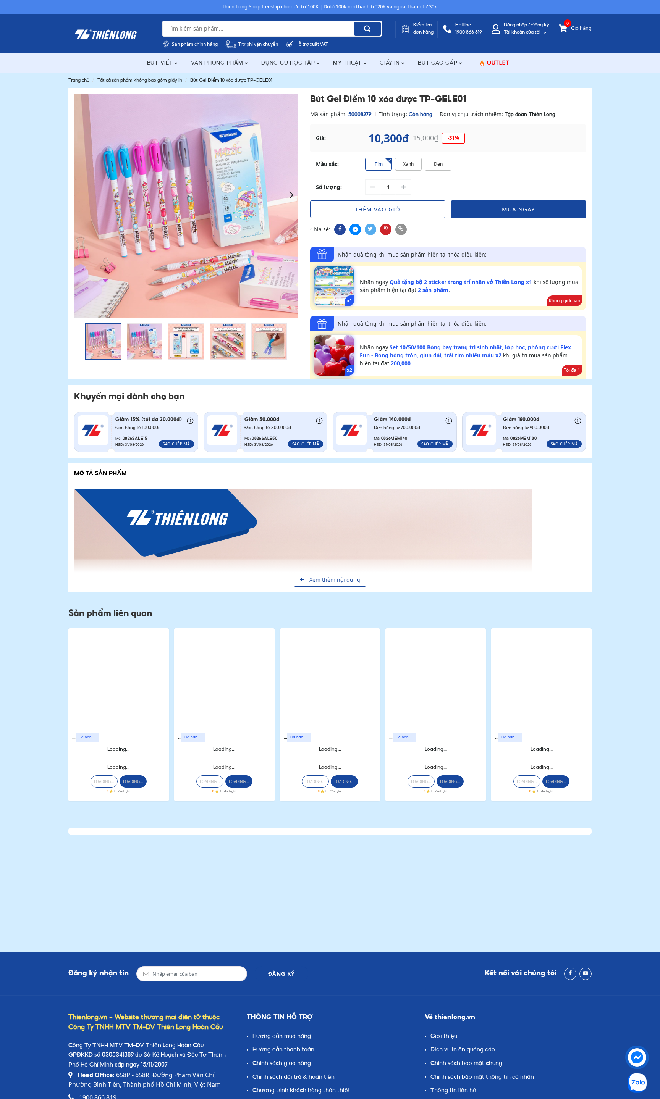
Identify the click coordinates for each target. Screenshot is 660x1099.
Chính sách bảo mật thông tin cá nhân (482, 1077)
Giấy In (390, 63)
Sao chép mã (176, 444)
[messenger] (355, 229)
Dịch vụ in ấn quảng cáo (462, 1050)
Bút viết (161, 63)
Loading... (118, 749)
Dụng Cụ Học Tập (289, 63)
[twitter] (370, 229)
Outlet (498, 63)
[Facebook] (570, 974)
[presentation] (80, 194)
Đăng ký (281, 973)
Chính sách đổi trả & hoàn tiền (293, 1077)
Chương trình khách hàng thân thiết (301, 1091)
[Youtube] (585, 974)
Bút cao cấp (438, 63)
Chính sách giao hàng (281, 1064)
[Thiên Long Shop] (105, 34)
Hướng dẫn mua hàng (281, 1036)
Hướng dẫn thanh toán (283, 1050)
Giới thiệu (443, 1036)
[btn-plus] (403, 187)
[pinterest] (385, 229)
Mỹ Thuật (348, 63)
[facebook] (340, 229)
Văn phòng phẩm (218, 63)
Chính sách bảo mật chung (466, 1064)
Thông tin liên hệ (453, 1091)
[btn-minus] (372, 187)
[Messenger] (637, 1057)
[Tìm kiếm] (367, 29)
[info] (190, 420)
